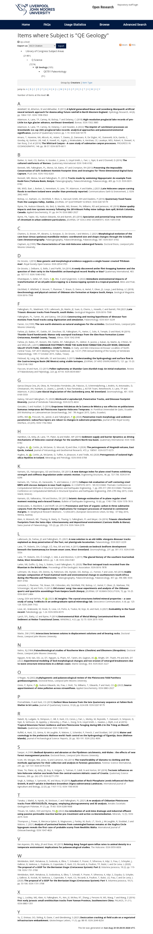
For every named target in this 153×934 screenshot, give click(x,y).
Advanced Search (134, 24)
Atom (124, 44)
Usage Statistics (75, 24)
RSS (133, 44)
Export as (22, 45)
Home (26, 24)
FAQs (47, 24)
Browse (105, 24)
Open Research (103, 7)
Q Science (37, 60)
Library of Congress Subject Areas (45, 51)
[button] (61, 45)
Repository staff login (127, 4)
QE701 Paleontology (55, 71)
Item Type (87, 82)
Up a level (25, 41)
